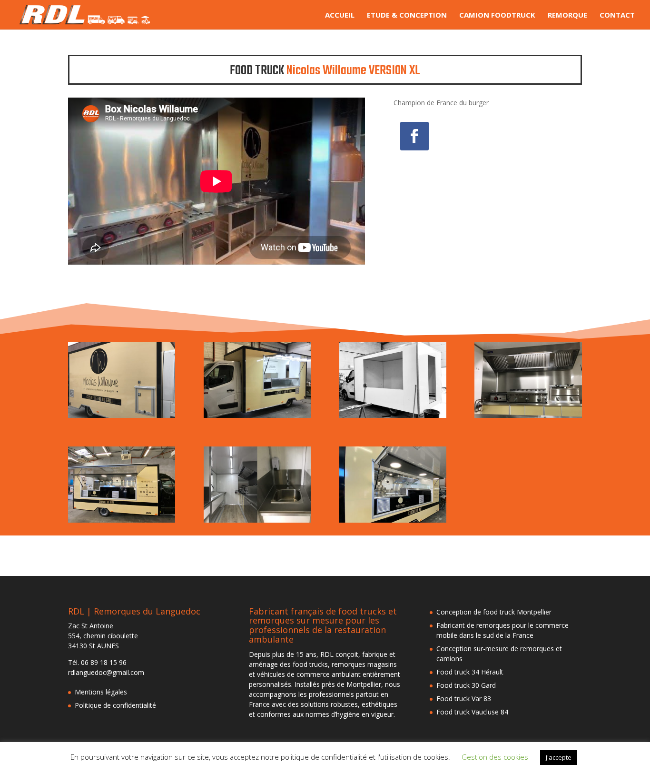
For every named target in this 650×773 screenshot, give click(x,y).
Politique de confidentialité (115, 705)
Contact (617, 15)
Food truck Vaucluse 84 (472, 711)
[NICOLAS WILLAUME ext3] (121, 417)
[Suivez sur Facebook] (414, 136)
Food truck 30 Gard (466, 685)
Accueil (340, 15)
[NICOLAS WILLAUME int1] (527, 417)
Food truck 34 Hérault (469, 671)
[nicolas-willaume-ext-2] (121, 522)
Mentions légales (101, 691)
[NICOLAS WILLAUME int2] (257, 522)
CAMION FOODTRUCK (497, 15)
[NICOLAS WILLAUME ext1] (392, 417)
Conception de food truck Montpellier (494, 611)
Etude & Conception (407, 15)
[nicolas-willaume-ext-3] (392, 522)
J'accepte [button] (558, 757)
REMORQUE (567, 15)
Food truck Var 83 (463, 698)
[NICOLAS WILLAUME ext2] (257, 417)
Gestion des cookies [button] (495, 757)
